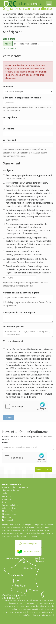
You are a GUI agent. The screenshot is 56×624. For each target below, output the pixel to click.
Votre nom (8, 128)
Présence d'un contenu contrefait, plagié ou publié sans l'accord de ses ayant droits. (26, 260)
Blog (4, 502)
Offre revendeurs (9, 508)
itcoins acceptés (29, 543)
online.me (29, 3)
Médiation (6, 517)
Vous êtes (8, 86)
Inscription (6, 496)
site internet (7, 536)
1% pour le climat (31, 551)
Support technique (10, 505)
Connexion (6, 499)
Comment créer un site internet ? (16, 487)
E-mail (6, 442)
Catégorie (8, 170)
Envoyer (8, 417)
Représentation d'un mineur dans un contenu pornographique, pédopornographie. (27, 184)
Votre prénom (10, 117)
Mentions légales (9, 511)
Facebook (8, 520)
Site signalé (9, 38)
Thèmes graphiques (10, 490)
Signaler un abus (9, 514)
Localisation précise (13, 326)
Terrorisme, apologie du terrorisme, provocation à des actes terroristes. (29, 177)
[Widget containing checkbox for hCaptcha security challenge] (25, 406)
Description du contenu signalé (19, 312)
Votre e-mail (9, 140)
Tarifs (4, 493)
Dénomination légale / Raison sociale (22, 97)
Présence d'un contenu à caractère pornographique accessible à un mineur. (24, 253)
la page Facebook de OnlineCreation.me (27, 600)
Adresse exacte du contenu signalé (21, 292)
